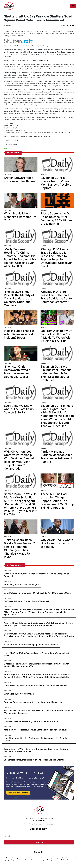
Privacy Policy (33, 824)
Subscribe (39, 842)
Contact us (50, 824)
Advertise (42, 824)
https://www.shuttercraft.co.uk (39, 60)
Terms (26, 824)
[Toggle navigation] (73, 6)
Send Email (13, 128)
